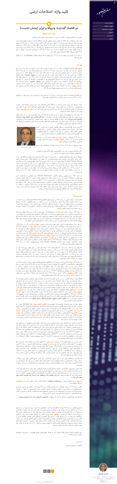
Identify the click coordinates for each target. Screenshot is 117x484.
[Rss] (105, 481)
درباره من (110, 36)
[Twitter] (101, 481)
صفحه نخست (109, 23)
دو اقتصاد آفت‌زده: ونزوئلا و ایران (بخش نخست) (49, 28)
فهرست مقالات (108, 26)
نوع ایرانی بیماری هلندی (39, 432)
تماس (111, 39)
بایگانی (111, 32)
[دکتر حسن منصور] (103, 17)
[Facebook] (103, 481)
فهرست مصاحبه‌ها (107, 29)
